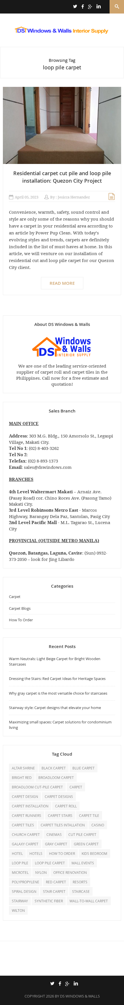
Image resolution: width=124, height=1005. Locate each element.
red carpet (56, 882)
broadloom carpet (56, 777)
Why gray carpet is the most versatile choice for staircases (58, 693)
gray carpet (56, 844)
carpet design (25, 796)
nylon (41, 872)
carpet (75, 787)
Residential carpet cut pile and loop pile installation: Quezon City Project (62, 177)
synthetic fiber (49, 901)
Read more (62, 283)
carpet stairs (60, 815)
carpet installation (30, 806)
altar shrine (23, 768)
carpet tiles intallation (63, 825)
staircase (81, 891)
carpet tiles (23, 825)
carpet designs (59, 796)
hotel (17, 853)
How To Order (21, 619)
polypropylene (25, 882)
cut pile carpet (82, 834)
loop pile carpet (50, 863)
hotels (35, 853)
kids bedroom (94, 853)
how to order (62, 853)
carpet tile (89, 815)
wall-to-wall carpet (88, 901)
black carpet (54, 768)
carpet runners (26, 815)
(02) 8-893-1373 (43, 461)
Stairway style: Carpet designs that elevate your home (55, 707)
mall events (83, 863)
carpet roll (66, 806)
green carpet (86, 844)
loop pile (20, 863)
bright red (22, 777)
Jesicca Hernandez (74, 197)
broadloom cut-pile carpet (37, 787)
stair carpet (54, 891)
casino (97, 825)
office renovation (70, 872)
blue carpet (83, 768)
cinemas (54, 834)
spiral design (24, 891)
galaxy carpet (25, 844)
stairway (20, 901)
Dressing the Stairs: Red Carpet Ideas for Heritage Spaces (57, 678)
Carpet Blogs (20, 608)
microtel (20, 872)
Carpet (14, 596)
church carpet (26, 834)
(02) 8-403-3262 (44, 448)
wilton (18, 910)
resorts (80, 882)
